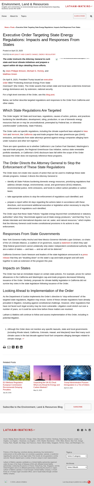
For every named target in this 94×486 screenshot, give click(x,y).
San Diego (22, 443)
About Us (14, 16)
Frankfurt (48, 439)
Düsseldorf (40, 439)
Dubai (34, 439)
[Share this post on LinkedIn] (21, 347)
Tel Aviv (61, 443)
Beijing (11, 439)
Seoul (39, 443)
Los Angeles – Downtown (18, 441)
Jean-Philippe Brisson (16, 71)
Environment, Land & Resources (25, 4)
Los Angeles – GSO (33, 441)
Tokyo (67, 443)
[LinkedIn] (90, 429)
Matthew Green (10, 74)
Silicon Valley (46, 443)
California (28, 134)
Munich (67, 441)
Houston (70, 439)
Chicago (29, 439)
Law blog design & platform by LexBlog (75, 482)
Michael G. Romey (35, 71)
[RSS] (86, 429)
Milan (62, 441)
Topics (23, 16)
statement (65, 243)
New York (74, 441)
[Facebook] (78, 429)
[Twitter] (82, 429)
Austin (5, 439)
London (76, 439)
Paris (10, 443)
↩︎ (23, 339)
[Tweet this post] (13, 347)
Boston (16, 439)
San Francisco (31, 443)
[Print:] (4, 347)
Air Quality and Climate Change (24, 54)
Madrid (43, 441)
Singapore (55, 443)
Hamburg (55, 439)
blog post (50, 95)
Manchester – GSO (53, 441)
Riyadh (15, 443)
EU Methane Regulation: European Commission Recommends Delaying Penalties (13, 386)
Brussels (22, 439)
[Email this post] (8, 347)
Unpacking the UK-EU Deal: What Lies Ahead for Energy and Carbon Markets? (46, 385)
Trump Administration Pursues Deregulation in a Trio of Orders (76, 384)
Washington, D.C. (79, 443)
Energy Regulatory (47, 54)
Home (4, 16)
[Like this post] (17, 347)
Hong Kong (62, 439)
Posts (12, 27)
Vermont (15, 134)
